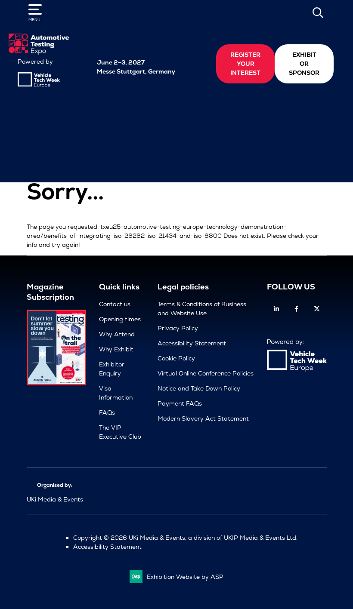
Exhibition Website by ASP (185, 577)
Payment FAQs (180, 403)
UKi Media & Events (55, 499)
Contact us (114, 304)
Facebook (296, 309)
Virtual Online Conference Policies (206, 373)
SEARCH (318, 12)
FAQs (107, 412)
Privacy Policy (178, 328)
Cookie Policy (176, 358)
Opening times (120, 319)
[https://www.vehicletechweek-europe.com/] (39, 85)
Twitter (316, 309)
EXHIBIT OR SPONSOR (304, 64)
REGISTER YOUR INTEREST (245, 64)
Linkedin (276, 309)
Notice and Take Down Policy (199, 388)
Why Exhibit (116, 349)
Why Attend (117, 334)
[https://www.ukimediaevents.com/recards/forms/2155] (56, 383)
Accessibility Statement (192, 343)
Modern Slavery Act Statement (203, 418)
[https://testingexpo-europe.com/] (39, 52)
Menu (34, 19)
